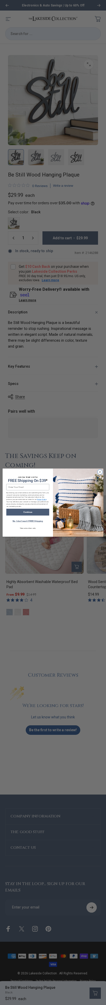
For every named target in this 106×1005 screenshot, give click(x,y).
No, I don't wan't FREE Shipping (28, 521)
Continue (27, 512)
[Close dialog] (100, 471)
